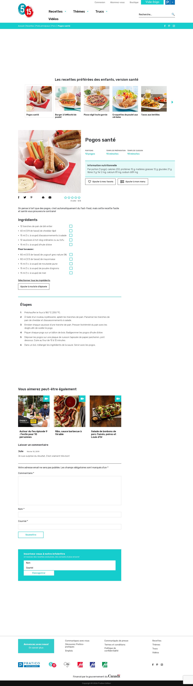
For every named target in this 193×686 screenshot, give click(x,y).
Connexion (100, 2)
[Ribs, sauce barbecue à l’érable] (69, 411)
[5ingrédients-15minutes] (53, 665)
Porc (54, 26)
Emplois (69, 650)
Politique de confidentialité (111, 649)
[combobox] (154, 14)
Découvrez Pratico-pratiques (74, 645)
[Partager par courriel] (50, 197)
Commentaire (26, 473)
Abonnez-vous (117, 2)
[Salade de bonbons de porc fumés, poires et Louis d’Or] (105, 411)
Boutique (134, 2)
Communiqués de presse (116, 640)
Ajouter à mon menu (135, 181)
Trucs (99, 11)
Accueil (21, 26)
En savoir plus (36, 646)
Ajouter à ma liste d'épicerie (33, 286)
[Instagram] (174, 26)
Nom (21, 509)
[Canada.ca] (114, 676)
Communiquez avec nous (77, 640)
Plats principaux (43, 26)
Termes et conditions (114, 644)
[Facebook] (164, 26)
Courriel (23, 521)
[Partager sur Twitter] (24, 197)
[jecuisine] (80, 665)
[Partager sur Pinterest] (31, 197)
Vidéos (53, 19)
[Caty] (67, 665)
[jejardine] (105, 665)
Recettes (56, 11)
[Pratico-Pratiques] (30, 665)
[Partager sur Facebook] (18, 197)
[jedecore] (93, 665)
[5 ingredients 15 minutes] (30, 11)
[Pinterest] (169, 26)
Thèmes (79, 11)
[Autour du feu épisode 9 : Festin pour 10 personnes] (34, 411)
